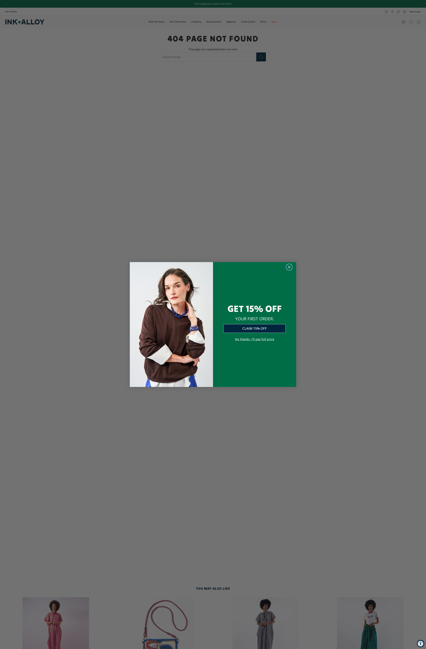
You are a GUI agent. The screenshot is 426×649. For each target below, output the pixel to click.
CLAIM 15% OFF (254, 328)
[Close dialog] (289, 267)
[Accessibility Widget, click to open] (420, 643)
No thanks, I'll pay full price (254, 339)
